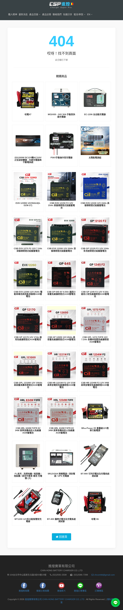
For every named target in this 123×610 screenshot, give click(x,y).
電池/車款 (78, 14)
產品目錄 (33, 14)
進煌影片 (61, 591)
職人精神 (12, 14)
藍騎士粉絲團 (42, 591)
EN (88, 14)
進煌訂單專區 (80, 591)
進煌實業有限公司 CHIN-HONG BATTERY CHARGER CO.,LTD (55, 599)
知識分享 (67, 14)
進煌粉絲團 (24, 591)
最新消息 (23, 14)
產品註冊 (46, 14)
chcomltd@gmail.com (104, 575)
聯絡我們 (57, 14)
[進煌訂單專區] (115, 602)
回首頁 (62, 536)
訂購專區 (99, 591)
